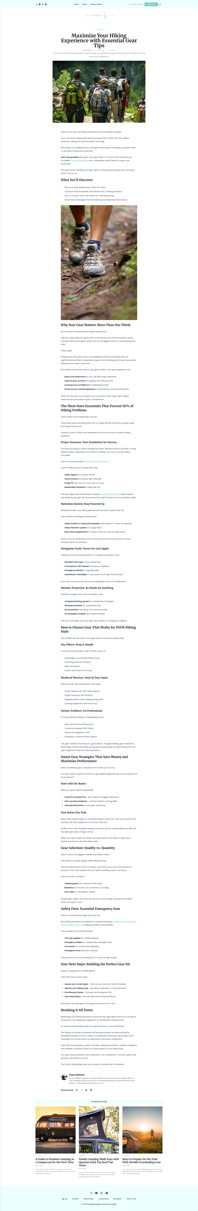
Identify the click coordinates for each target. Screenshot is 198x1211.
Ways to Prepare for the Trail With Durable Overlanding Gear (141, 1161)
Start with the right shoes (96, 461)
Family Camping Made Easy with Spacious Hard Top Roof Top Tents (99, 1162)
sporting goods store (110, 494)
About (84, 4)
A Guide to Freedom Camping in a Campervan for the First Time (54, 1161)
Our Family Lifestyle (94, 1204)
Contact (75, 1199)
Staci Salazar (77, 1074)
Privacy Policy (88, 1199)
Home (76, 4)
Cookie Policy (103, 1199)
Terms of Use (131, 1199)
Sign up (64, 1199)
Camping (99, 29)
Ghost (114, 1204)
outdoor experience (79, 160)
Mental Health (96, 4)
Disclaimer (117, 1199)
